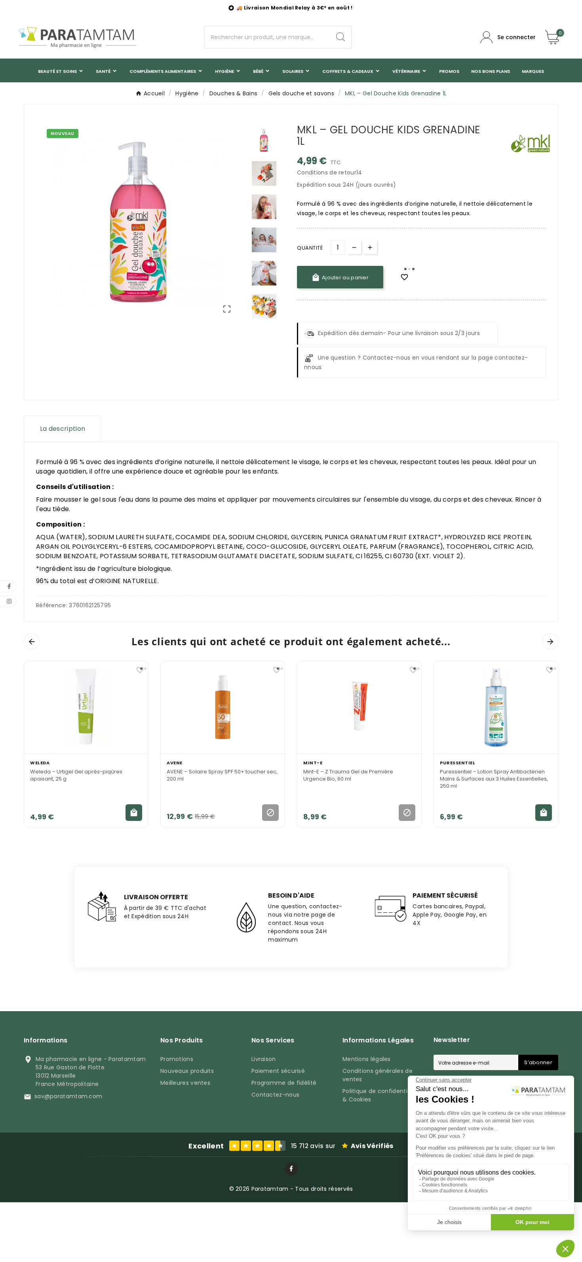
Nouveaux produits (187, 1071)
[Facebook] (291, 1168)
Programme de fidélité (283, 1083)
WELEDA (39, 763)
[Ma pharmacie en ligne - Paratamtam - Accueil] (77, 37)
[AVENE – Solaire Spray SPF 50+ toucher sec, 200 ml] (223, 707)
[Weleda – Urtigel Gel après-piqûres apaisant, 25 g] (86, 707)
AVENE (175, 763)
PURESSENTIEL (457, 763)
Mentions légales (366, 1059)
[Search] (340, 36)
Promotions (176, 1059)
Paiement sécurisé (278, 1071)
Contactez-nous (275, 1095)
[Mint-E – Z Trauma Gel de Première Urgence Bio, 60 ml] (359, 707)
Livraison (263, 1059)
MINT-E (312, 763)
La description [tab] (62, 428)
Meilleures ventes (185, 1083)
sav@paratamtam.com (68, 1096)
